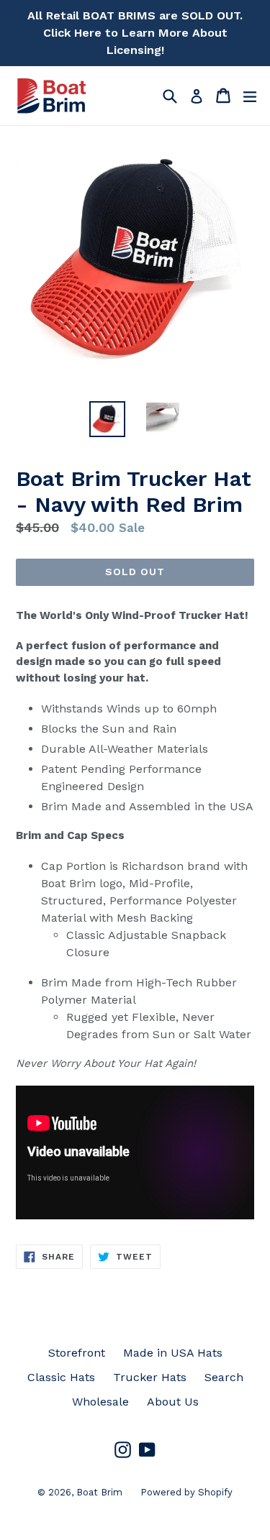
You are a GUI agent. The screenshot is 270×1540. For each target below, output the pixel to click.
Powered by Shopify (186, 1492)
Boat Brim (99, 1492)
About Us (173, 1401)
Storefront (76, 1353)
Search (223, 1377)
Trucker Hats (149, 1377)
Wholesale (100, 1401)
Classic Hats (61, 1377)
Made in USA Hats (172, 1353)
